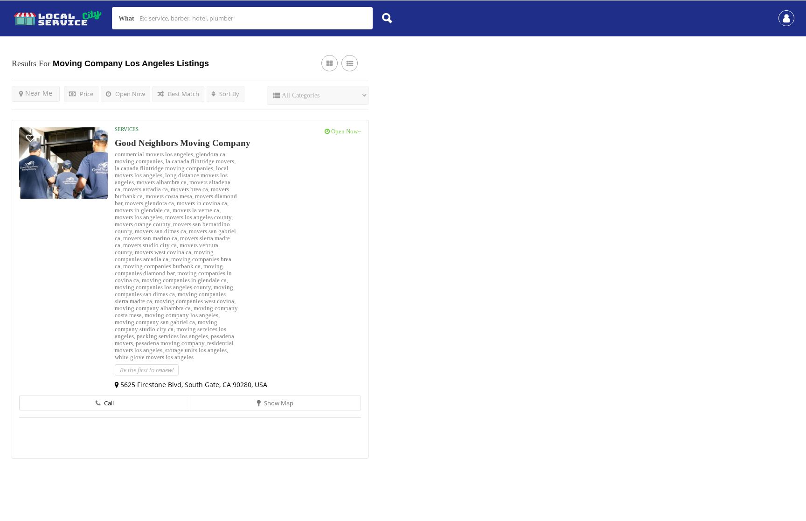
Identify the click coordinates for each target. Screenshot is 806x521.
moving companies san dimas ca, (174, 291)
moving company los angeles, (182, 315)
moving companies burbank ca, (163, 266)
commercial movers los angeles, (155, 154)
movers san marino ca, (151, 238)
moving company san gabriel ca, (156, 322)
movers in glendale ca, (144, 210)
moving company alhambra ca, (154, 308)
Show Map (278, 403)
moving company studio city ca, (166, 326)
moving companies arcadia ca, (164, 256)
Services (127, 129)
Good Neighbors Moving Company (182, 143)
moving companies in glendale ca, (185, 280)
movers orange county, (144, 224)
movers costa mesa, (170, 196)
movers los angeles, (140, 217)
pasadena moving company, (171, 343)
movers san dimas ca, (162, 231)
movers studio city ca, (151, 245)
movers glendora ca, (151, 203)
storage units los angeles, (196, 350)
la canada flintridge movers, (201, 161)
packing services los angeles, (174, 336)
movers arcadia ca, (147, 189)
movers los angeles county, (199, 217)
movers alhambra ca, (163, 182)
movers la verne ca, (197, 210)
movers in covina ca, (203, 203)
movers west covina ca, (164, 252)
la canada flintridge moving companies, (165, 168)
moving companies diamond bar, (169, 270)
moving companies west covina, (195, 301)
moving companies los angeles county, (164, 287)
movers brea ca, (191, 189)
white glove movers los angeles (154, 357)
